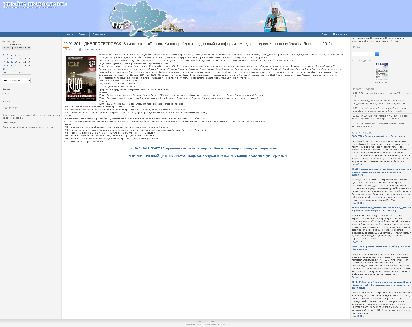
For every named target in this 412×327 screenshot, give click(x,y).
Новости (69, 34)
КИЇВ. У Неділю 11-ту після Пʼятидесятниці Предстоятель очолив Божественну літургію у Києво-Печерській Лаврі (379, 109)
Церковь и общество (92, 49)
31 (4, 69)
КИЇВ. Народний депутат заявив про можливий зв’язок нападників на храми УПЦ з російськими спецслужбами (378, 102)
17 (4, 62)
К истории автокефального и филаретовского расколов (28, 127)
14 (20, 58)
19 (12, 62)
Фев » (22, 72)
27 (16, 65)
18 (8, 62)
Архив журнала (382, 82)
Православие (99, 34)
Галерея (6, 101)
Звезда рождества (11, 122)
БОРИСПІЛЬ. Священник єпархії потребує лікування (378, 136)
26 (12, 65)
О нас (324, 34)
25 (8, 65)
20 (16, 62)
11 (8, 58)
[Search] (377, 54)
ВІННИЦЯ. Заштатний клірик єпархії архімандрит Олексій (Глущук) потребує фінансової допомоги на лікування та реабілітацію (382, 285)
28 (20, 65)
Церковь (6, 89)
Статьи (5, 93)
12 (12, 58)
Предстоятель (340, 34)
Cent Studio (221, 324)
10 (4, 58)
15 (24, 58)
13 (16, 58)
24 (4, 65)
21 (20, 62)
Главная (83, 34)
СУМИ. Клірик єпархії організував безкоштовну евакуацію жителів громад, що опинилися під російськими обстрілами (381, 172)
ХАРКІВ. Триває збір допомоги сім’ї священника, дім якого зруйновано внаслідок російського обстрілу (381, 209)
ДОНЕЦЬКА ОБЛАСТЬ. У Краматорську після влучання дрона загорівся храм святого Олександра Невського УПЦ (381, 117)
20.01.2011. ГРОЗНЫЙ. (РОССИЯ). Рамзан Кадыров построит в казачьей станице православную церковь (206, 156)
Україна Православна (35, 4)
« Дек (5, 72)
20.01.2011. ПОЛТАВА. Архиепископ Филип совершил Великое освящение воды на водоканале (206, 148)
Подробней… (358, 164)
